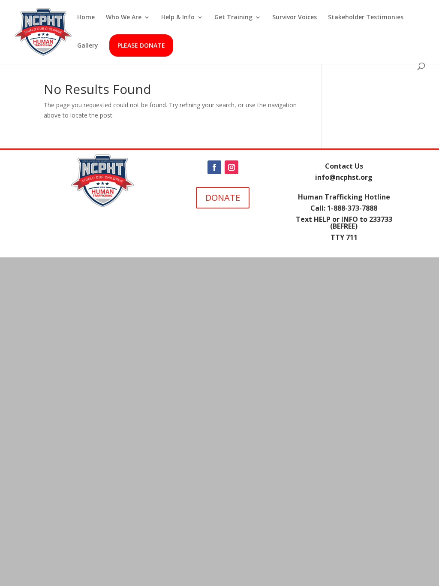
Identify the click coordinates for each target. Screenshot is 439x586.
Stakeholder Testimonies (365, 17)
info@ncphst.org (344, 177)
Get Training (233, 17)
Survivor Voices (294, 17)
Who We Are (123, 17)
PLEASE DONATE (141, 45)
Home (86, 17)
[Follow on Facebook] (214, 167)
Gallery (87, 45)
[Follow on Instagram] (231, 167)
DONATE (222, 197)
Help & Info (178, 17)
